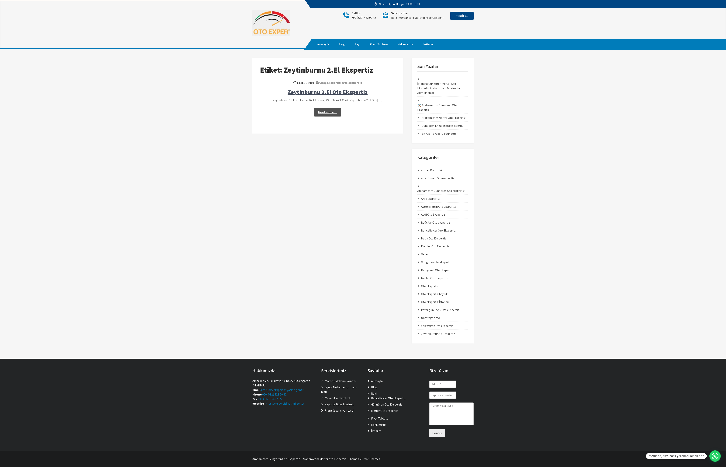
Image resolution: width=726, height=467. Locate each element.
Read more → (327, 112)
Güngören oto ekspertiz (436, 262)
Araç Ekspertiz (330, 83)
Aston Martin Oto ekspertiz (438, 207)
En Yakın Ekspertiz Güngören (440, 134)
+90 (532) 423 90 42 (274, 394)
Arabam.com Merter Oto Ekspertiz (443, 118)
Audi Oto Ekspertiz (433, 215)
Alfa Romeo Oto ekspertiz (437, 178)
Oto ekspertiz (352, 83)
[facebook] (447, 4)
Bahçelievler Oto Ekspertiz (438, 230)
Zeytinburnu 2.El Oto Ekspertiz (328, 92)
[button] (715, 456)
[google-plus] (460, 4)
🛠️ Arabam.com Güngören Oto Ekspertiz (437, 107)
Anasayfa (323, 44)
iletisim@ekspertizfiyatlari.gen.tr (282, 390)
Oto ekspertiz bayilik (434, 294)
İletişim (428, 44)
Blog (342, 44)
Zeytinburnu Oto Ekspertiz (438, 334)
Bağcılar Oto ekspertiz (435, 223)
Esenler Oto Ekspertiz (435, 246)
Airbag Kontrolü (431, 170)
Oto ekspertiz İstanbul (435, 302)
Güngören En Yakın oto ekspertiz (442, 126)
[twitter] (454, 4)
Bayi (357, 44)
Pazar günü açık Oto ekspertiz (440, 310)
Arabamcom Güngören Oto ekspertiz (441, 191)
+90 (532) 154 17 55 (270, 399)
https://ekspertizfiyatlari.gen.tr (284, 404)
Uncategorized (430, 318)
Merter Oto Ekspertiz (434, 278)
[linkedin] (467, 4)
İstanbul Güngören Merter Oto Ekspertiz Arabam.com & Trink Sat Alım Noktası (439, 88)
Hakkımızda (405, 44)
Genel (425, 254)
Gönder (437, 433)
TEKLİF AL (462, 16)
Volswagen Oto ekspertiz (437, 326)
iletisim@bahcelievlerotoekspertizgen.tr (417, 18)
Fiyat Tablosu (379, 44)
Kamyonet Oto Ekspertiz (437, 270)
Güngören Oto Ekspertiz (386, 404)
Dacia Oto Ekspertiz (433, 238)
